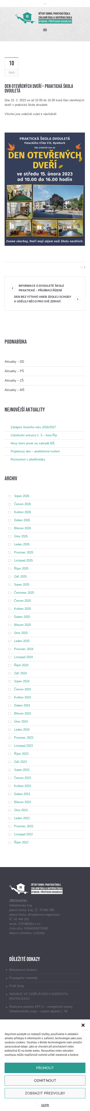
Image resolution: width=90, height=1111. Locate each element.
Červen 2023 (22, 778)
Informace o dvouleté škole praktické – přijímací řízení (41, 288)
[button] (83, 1025)
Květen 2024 (22, 697)
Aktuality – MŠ (14, 390)
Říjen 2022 (21, 842)
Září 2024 (20, 673)
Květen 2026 (22, 512)
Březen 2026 (22, 528)
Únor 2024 (21, 721)
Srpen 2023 (21, 770)
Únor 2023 (21, 810)
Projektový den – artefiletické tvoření (35, 451)
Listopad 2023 (23, 745)
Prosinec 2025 (23, 552)
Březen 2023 (22, 802)
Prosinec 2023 (23, 737)
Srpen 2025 (21, 584)
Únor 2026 (21, 536)
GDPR (45, 1105)
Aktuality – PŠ (14, 371)
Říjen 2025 (21, 568)
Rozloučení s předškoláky (28, 459)
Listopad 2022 (23, 834)
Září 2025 (20, 576)
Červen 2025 (22, 600)
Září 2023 (20, 762)
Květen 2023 (22, 786)
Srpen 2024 (21, 681)
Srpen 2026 (21, 496)
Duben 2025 (22, 617)
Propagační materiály (23, 978)
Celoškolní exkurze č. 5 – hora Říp (34, 435)
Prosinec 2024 (23, 649)
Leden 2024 (22, 729)
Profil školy (16, 986)
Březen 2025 (22, 625)
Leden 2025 (22, 641)
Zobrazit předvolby (45, 1093)
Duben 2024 (22, 705)
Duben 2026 (22, 520)
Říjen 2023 (21, 753)
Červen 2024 (22, 689)
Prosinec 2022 (23, 826)
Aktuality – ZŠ (14, 380)
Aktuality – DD (14, 361)
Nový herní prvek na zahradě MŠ (33, 443)
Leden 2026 (22, 544)
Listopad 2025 (23, 560)
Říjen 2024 (21, 665)
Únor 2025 (21, 633)
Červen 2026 (22, 504)
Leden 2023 (22, 818)
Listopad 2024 (23, 657)
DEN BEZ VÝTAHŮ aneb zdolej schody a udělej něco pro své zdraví (42, 299)
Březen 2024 (22, 713)
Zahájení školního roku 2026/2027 (33, 427)
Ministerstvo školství (23, 970)
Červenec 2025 (24, 592)
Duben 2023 (22, 794)
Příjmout (45, 1068)
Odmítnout (45, 1081)
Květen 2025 (22, 608)
